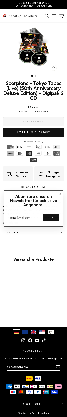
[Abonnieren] (58, 367)
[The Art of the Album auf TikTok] (44, 340)
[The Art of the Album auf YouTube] (37, 340)
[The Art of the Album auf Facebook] (30, 340)
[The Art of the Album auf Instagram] (23, 340)
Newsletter (33, 350)
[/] (20, 15)
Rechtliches (32, 404)
